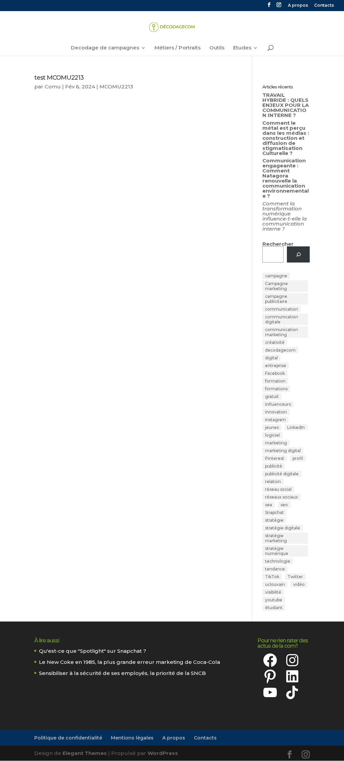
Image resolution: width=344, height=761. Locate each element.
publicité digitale (282, 473)
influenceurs (278, 404)
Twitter (295, 576)
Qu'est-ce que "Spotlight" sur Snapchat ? (92, 651)
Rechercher (278, 244)
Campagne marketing (276, 286)
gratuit (272, 396)
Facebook (275, 373)
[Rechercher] (298, 254)
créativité (275, 342)
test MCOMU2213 (59, 77)
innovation (276, 411)
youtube (273, 599)
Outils (216, 48)
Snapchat (274, 512)
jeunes (272, 427)
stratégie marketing (276, 538)
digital (271, 357)
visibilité (273, 592)
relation (273, 481)
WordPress (162, 753)
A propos (298, 5)
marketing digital (283, 450)
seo (284, 504)
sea (268, 504)
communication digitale (281, 319)
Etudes (242, 48)
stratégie (274, 520)
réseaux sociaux (281, 496)
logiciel (272, 435)
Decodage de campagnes (105, 48)
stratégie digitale (282, 527)
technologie (277, 561)
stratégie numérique (276, 551)
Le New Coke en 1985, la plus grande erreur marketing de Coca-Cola (129, 662)
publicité (273, 466)
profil (298, 458)
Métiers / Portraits (178, 48)
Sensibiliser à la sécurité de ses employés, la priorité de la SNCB (122, 673)
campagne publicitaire (276, 299)
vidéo (299, 584)
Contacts (324, 5)
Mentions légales (132, 738)
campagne (276, 275)
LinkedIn (296, 427)
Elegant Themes (84, 753)
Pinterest (274, 458)
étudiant (274, 607)
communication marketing (281, 332)
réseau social (278, 489)
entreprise (275, 365)
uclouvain (275, 584)
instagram (275, 419)
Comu (53, 86)
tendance (275, 568)
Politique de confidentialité (68, 738)
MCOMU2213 (116, 86)
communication (281, 309)
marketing (276, 442)
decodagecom (280, 350)
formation (275, 381)
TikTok (272, 576)
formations (276, 388)
